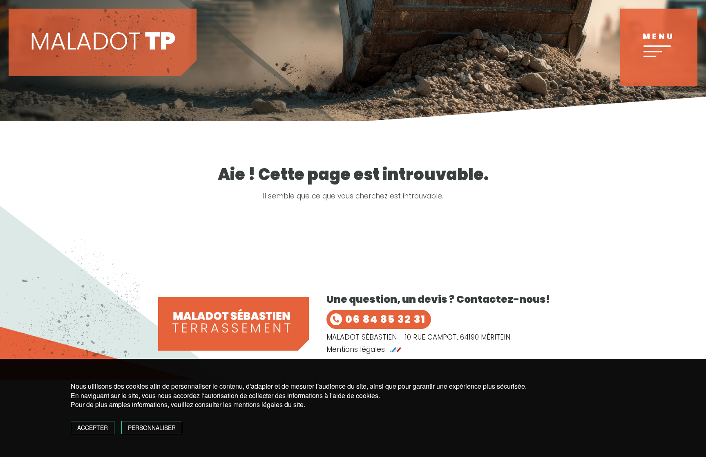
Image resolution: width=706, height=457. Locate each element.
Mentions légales (355, 349)
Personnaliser (152, 427)
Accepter (92, 427)
